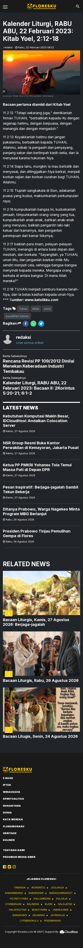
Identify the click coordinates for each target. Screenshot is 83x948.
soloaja (62, 898)
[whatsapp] (33, 323)
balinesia (33, 904)
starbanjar (13, 904)
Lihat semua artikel (29, 343)
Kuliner (9, 839)
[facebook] (26, 323)
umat (47, 308)
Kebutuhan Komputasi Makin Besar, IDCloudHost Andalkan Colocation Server (36, 421)
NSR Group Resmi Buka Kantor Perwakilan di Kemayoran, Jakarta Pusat (41, 445)
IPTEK (7, 784)
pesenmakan (52, 920)
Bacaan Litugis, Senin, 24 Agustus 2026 (40, 736)
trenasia (20, 887)
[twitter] (41, 323)
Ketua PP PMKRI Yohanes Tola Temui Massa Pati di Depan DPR (37, 467)
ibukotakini (39, 909)
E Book (8, 778)
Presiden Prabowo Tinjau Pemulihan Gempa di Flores (36, 533)
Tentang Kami (14, 850)
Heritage (10, 833)
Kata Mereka (13, 819)
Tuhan (23, 308)
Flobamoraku (13, 826)
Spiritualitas (13, 798)
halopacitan (17, 909)
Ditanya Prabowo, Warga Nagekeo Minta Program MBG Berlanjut (41, 511)
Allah (35, 308)
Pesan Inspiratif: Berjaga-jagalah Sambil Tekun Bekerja (40, 489)
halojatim (65, 904)
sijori (48, 904)
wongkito (38, 887)
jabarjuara (61, 909)
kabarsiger (36, 892)
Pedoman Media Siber (19, 856)
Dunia (7, 812)
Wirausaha (11, 791)
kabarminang (14, 892)
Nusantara (12, 805)
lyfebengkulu (29, 920)
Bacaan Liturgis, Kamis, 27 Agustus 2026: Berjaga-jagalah (36, 622)
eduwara (39, 915)
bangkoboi (20, 915)
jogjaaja (57, 887)
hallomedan (42, 898)
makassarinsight (61, 892)
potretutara (19, 898)
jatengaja (57, 915)
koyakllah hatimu (17, 316)
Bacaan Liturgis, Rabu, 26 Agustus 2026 (41, 680)
